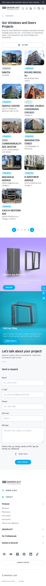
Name (4, 378)
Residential (6, 68)
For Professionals (9, 536)
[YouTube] (10, 554)
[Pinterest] (24, 554)
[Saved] (34, 8)
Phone (4, 401)
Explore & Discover (10, 543)
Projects (28, 102)
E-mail (4, 390)
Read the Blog (11, 341)
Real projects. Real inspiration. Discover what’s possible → (21, 2)
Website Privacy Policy (8, 581)
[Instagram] (17, 554)
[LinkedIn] (30, 554)
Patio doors (6, 512)
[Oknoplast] (11, 8)
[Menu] (43, 8)
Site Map (21, 581)
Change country (23, 562)
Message (5, 425)
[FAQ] (39, 8)
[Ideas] (26, 8)
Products (5, 504)
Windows (5, 508)
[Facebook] (4, 554)
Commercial (29, 68)
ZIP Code (5, 413)
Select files (23, 454)
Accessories (6, 519)
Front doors (6, 516)
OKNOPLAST (7, 529)
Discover (9, 287)
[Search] (22, 8)
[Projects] (30, 8)
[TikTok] (37, 554)
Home (2, 16)
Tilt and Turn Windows (10, 523)
